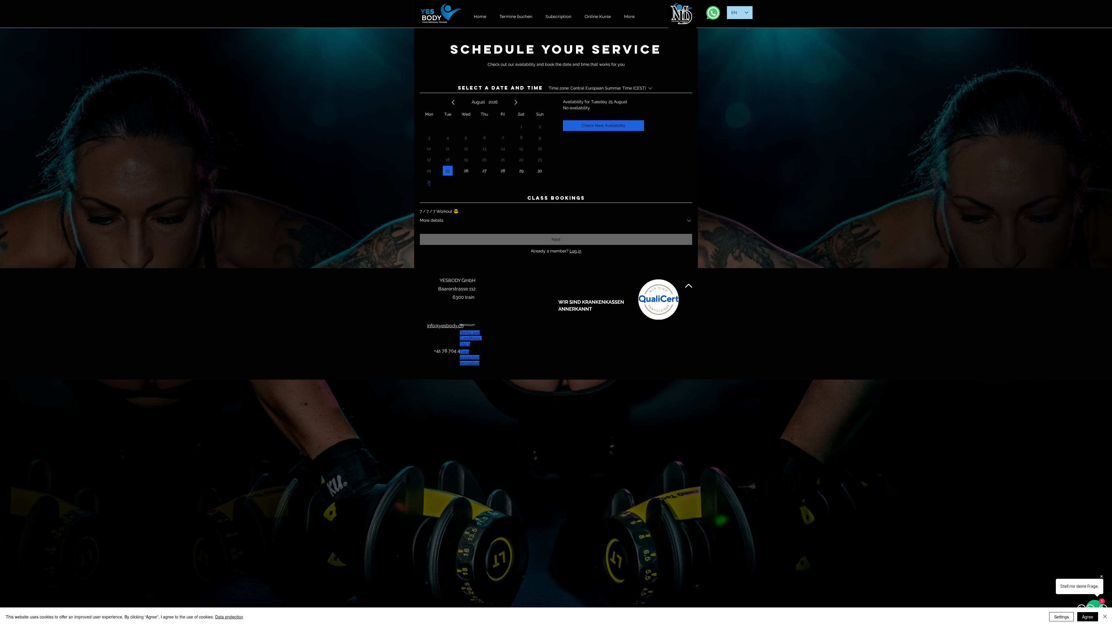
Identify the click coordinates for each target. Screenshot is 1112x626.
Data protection (229, 617)
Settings (1061, 617)
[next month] (515, 102)
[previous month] (453, 102)
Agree (1087, 617)
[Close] (1105, 616)
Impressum (467, 324)
